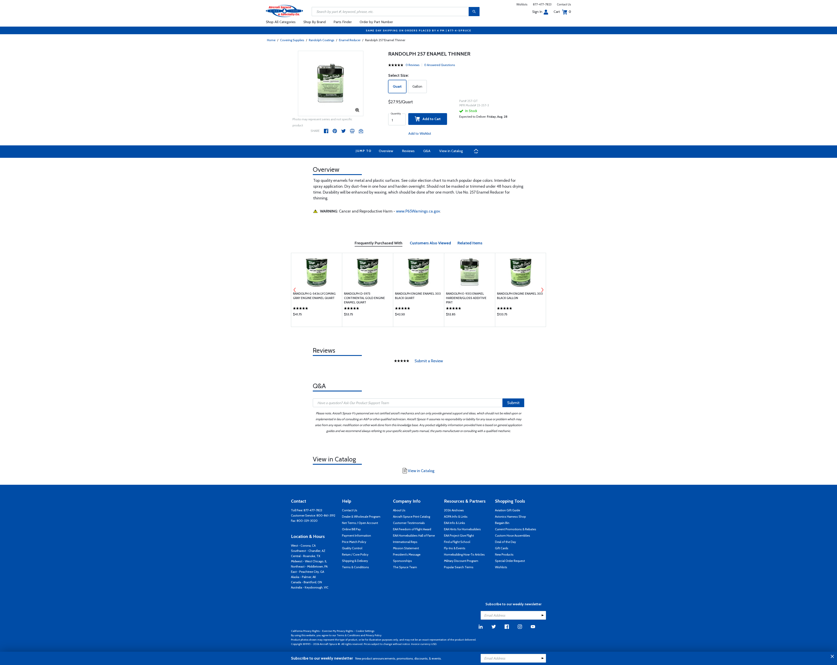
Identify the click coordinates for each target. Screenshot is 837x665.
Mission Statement (406, 548)
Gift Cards (501, 548)
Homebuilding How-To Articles (464, 554)
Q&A (426, 151)
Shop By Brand (314, 22)
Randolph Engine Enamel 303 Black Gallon (520, 296)
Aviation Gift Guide (507, 510)
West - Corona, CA (303, 546)
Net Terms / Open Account (360, 523)
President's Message (406, 554)
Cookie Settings (365, 631)
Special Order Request (510, 561)
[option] (330, 83)
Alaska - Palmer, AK (303, 577)
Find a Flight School (457, 542)
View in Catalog (451, 151)
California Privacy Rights (305, 631)
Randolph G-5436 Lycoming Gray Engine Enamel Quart (314, 296)
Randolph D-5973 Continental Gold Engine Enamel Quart (364, 298)
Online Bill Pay (351, 529)
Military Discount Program (461, 561)
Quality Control (352, 548)
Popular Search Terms (458, 567)
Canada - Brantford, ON (306, 582)
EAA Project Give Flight (459, 535)
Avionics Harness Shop (510, 517)
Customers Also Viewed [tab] (430, 243)
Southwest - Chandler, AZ (308, 551)
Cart (562, 12)
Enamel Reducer (350, 40)
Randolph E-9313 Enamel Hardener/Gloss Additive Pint (466, 298)
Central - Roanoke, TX (305, 556)
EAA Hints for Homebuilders (462, 529)
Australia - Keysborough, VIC (309, 587)
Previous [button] (294, 289)
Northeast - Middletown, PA (309, 566)
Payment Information (356, 535)
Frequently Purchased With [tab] (378, 243)
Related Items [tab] (470, 243)
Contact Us (564, 4)
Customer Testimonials (409, 523)
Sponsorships (402, 561)
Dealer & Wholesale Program (361, 517)
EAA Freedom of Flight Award (412, 529)
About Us (399, 510)
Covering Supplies (292, 40)
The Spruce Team (405, 567)
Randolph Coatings (321, 40)
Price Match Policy (354, 542)
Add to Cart (430, 119)
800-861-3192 (325, 515)
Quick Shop (316, 315)
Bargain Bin (502, 523)
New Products (504, 554)
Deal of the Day (505, 542)
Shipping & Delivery (355, 561)
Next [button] (542, 289)
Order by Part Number (376, 22)
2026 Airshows (454, 510)
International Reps (405, 542)
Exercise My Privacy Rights (337, 631)
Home (271, 40)
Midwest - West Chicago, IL (309, 561)
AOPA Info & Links (456, 517)
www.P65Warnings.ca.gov (418, 211)
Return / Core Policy (355, 554)
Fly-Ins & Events (454, 548)
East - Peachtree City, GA (307, 572)
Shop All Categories (281, 22)
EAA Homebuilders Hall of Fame (414, 535)
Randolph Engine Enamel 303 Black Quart (418, 296)
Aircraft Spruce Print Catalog (411, 517)
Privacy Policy (373, 635)
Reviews (408, 151)
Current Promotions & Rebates (515, 529)
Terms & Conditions (355, 567)
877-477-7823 (542, 4)
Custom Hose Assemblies (512, 535)
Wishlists (521, 4)
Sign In (537, 12)
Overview (386, 151)
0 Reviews (413, 64)
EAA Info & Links (454, 523)
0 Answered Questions (439, 64)
